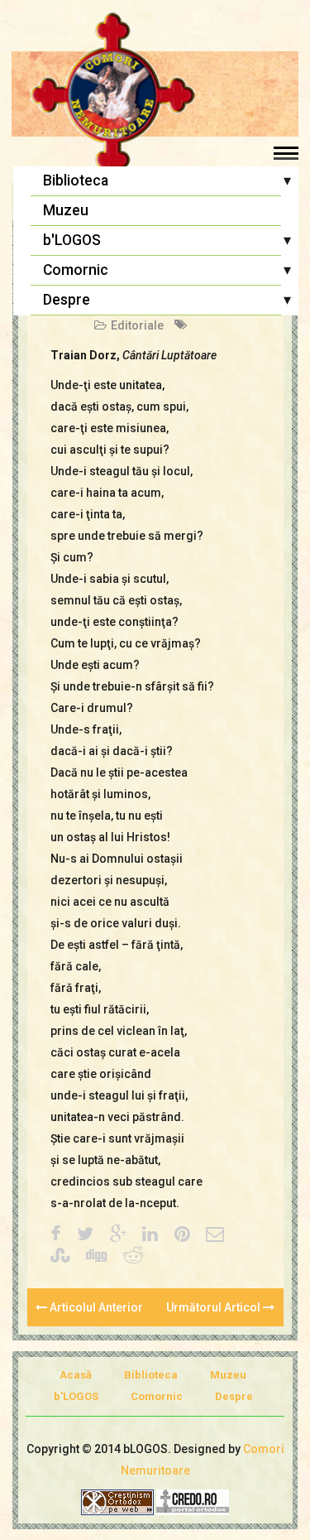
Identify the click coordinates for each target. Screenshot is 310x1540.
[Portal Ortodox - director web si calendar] (192, 1501)
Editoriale (137, 325)
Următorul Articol (214, 1307)
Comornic (75, 270)
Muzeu (65, 210)
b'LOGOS (72, 240)
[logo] (155, 95)
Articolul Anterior (95, 1307)
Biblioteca (75, 180)
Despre (66, 299)
